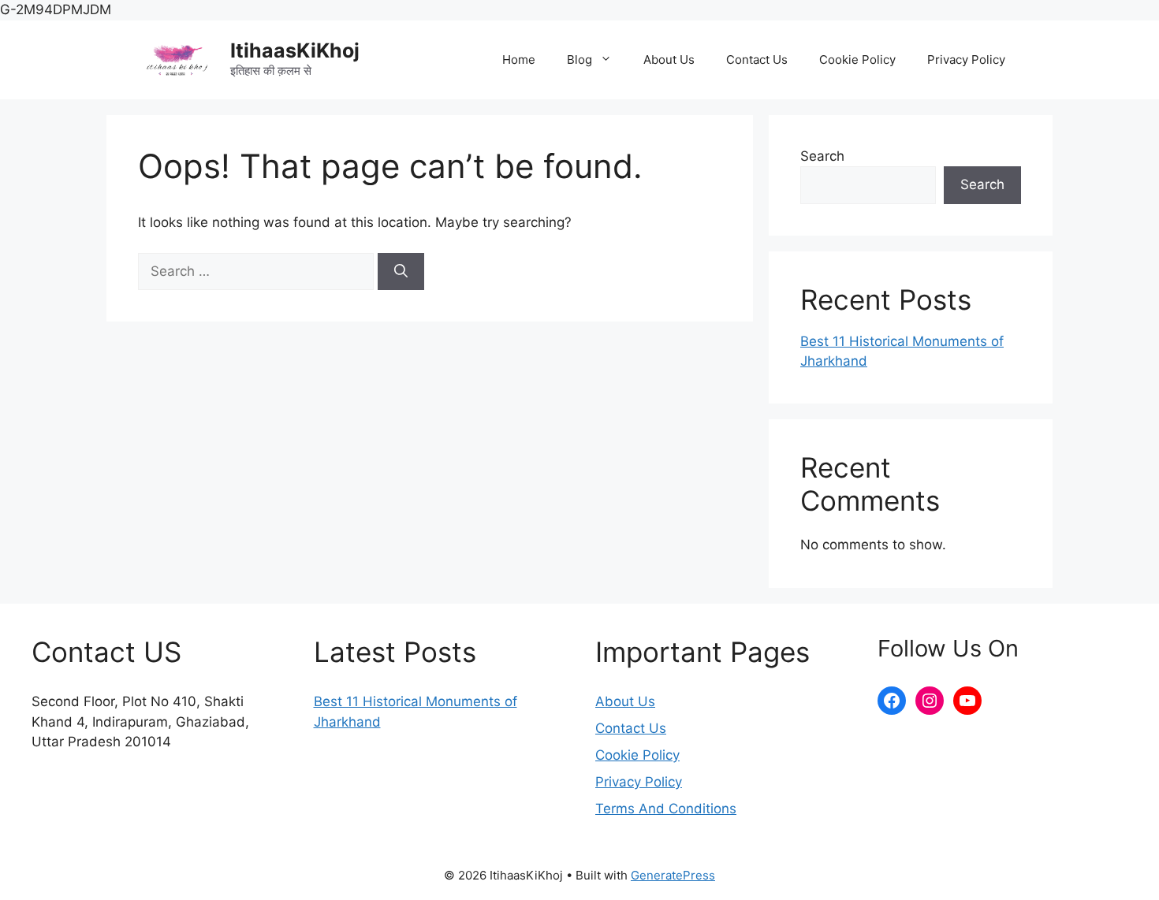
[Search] (401, 272)
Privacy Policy (966, 59)
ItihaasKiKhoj (295, 50)
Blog (579, 59)
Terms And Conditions (665, 808)
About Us (669, 59)
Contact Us (757, 59)
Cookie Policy (857, 59)
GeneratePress (673, 875)
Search (822, 156)
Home (518, 59)
